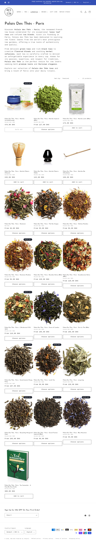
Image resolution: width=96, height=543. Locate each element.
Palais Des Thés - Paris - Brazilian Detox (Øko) (48, 274)
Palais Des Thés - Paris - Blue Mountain (75, 432)
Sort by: (57, 78)
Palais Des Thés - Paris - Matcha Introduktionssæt (14, 119)
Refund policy (36, 538)
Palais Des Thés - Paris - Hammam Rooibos (18, 274)
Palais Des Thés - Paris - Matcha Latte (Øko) (76, 118)
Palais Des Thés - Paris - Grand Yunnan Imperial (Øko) (46, 433)
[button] (19, 12)
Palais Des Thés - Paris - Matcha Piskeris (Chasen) (17, 172)
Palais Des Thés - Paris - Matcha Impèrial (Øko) (46, 119)
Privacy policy (48, 538)
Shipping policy (74, 538)
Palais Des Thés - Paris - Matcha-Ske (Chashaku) (74, 172)
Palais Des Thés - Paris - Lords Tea (44, 380)
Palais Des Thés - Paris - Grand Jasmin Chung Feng (18, 380)
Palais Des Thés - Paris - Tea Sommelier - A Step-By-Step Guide (18, 486)
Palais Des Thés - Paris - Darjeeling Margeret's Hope (19, 433)
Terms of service (61, 538)
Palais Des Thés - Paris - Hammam (15, 223)
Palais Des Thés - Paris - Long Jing (73, 380)
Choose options (48, 129)
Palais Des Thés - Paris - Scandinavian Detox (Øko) (76, 275)
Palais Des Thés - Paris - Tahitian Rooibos (75, 223)
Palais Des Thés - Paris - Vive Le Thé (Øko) (76, 327)
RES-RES (13, 538)
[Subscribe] (36, 515)
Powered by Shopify (22, 538)
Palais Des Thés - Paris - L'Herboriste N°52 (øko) (18, 328)
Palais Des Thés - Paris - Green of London (46, 327)
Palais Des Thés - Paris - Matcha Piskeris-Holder (46, 172)
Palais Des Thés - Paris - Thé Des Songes (46, 223)
